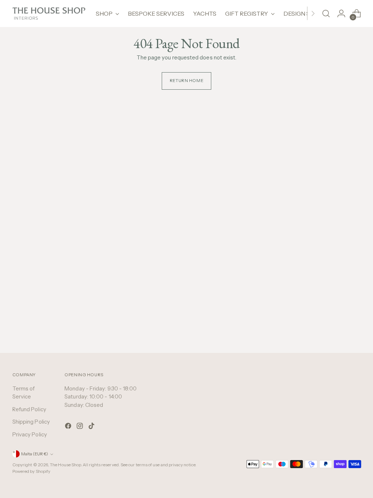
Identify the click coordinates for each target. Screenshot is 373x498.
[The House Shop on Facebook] (68, 427)
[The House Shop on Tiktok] (92, 427)
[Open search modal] (326, 13)
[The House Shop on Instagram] (80, 427)
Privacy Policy (29, 434)
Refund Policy (29, 409)
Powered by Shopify (31, 471)
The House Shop (65, 464)
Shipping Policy (31, 421)
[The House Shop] (48, 13)
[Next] (312, 13)
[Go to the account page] (341, 13)
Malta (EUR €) (34, 453)
